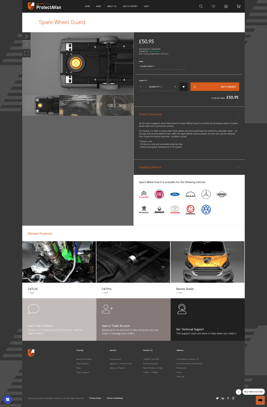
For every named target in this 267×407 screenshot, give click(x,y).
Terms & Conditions (115, 398)
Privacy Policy (95, 398)
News (78, 368)
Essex (179, 372)
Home (87, 6)
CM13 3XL (181, 376)
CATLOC (33, 289)
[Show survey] (7, 399)
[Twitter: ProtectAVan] (217, 398)
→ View (31, 293)
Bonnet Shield (184, 289)
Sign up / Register (117, 368)
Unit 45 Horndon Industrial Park (189, 363)
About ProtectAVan (84, 359)
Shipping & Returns (150, 167)
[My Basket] (238, 6)
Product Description (150, 114)
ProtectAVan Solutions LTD (188, 359)
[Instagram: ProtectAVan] (233, 398)
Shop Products (82, 363)
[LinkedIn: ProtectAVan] (223, 398)
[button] (26, 36)
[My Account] (226, 6)
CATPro (107, 289)
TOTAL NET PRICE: (218, 98)
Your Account (115, 359)
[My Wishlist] (213, 6)
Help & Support (82, 372)
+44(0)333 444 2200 (151, 359)
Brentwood (181, 368)
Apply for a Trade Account (121, 363)
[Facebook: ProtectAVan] (228, 398)
